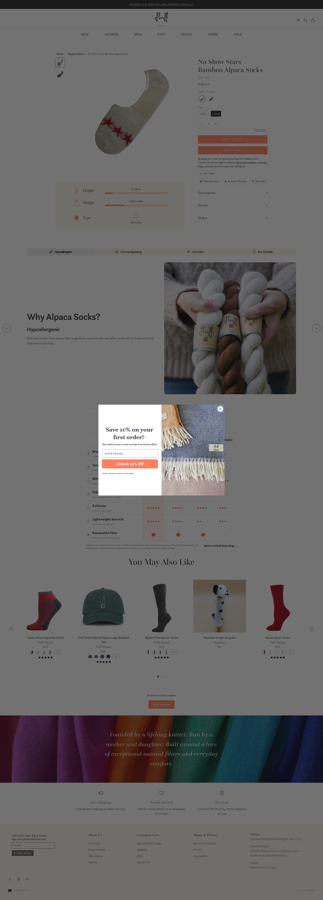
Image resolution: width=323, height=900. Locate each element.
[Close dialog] (220, 409)
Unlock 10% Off (130, 463)
